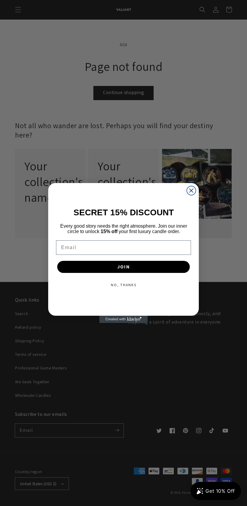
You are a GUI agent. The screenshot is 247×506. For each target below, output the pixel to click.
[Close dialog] (191, 190)
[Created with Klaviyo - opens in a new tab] (123, 319)
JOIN (123, 267)
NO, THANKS (123, 285)
